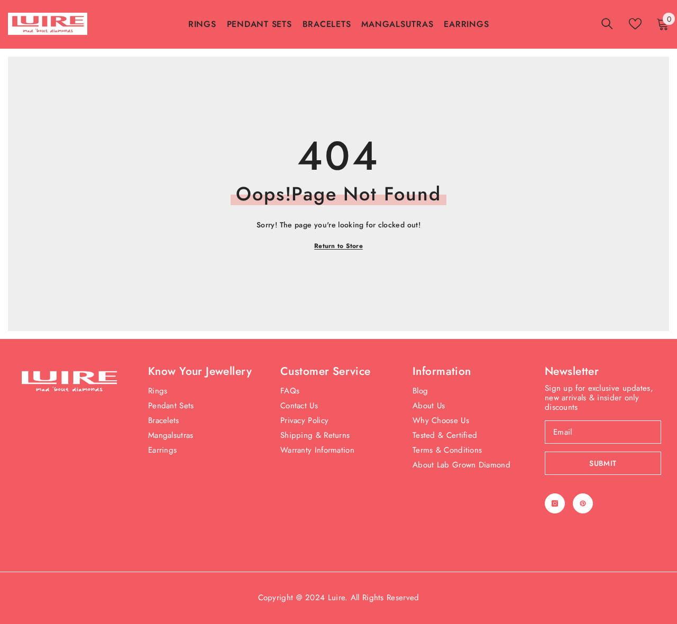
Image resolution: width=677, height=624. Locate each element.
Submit (603, 463)
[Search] (607, 23)
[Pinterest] (583, 503)
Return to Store (338, 246)
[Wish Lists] (635, 23)
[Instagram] (555, 503)
